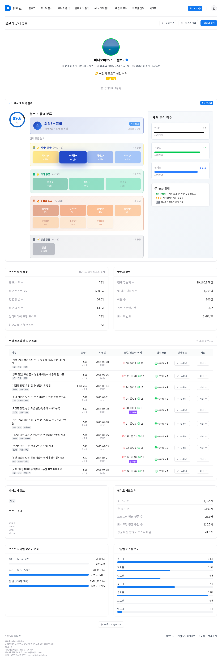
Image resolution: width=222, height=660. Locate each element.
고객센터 (212, 636)
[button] (214, 8)
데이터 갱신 (209, 23)
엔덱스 (17, 8)
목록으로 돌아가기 (113, 624)
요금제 (201, 636)
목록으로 (170, 23)
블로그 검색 (190, 23)
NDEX (17, 636)
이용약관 (170, 636)
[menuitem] (32, 8)
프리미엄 (193, 8)
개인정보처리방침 (186, 636)
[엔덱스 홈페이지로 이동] (8, 8)
